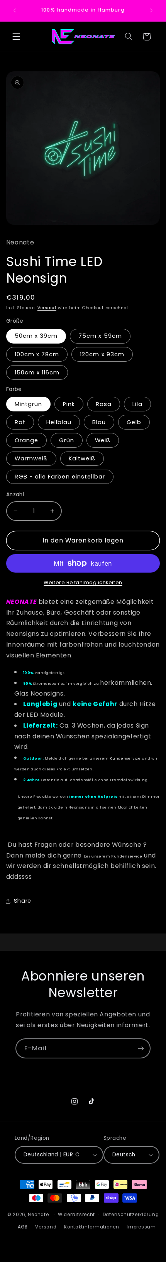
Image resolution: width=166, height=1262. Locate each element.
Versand (46, 308)
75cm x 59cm (100, 336)
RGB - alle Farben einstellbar (60, 476)
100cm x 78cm (37, 354)
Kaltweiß (82, 458)
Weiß (102, 440)
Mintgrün (28, 404)
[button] (16, 36)
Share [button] (22, 901)
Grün (66, 440)
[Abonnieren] (141, 1048)
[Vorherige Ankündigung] (14, 10)
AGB (23, 1227)
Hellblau (58, 422)
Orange (26, 440)
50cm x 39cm (36, 336)
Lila (137, 404)
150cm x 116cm (37, 372)
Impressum (141, 1227)
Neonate (38, 1214)
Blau (99, 422)
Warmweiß (31, 458)
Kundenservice (125, 758)
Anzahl (15, 494)
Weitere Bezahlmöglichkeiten (83, 582)
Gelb (134, 422)
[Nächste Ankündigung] (151, 10)
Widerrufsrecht (76, 1214)
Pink (69, 404)
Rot (20, 422)
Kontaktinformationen (91, 1227)
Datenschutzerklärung (131, 1214)
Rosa (104, 404)
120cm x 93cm (102, 354)
